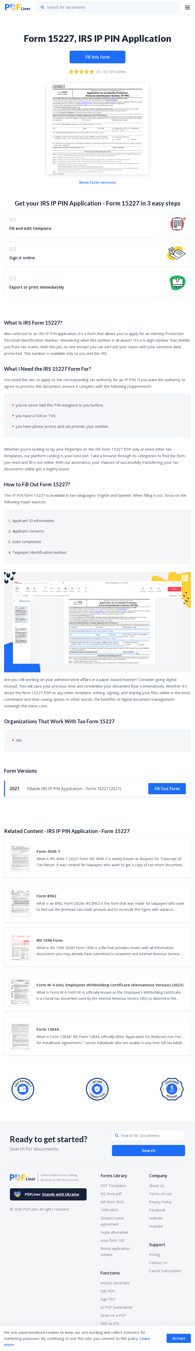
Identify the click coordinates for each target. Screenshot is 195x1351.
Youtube (156, 1226)
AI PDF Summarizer (117, 1307)
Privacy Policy (160, 1201)
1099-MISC (110, 1210)
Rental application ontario (115, 1251)
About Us (156, 1185)
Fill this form (97, 57)
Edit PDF (108, 1291)
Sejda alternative (114, 1232)
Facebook (157, 1210)
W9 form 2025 (112, 1201)
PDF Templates (113, 1185)
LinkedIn (156, 1218)
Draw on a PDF (113, 1315)
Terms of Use (160, 1193)
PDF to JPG (110, 1323)
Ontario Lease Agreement (112, 1221)
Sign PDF (108, 1299)
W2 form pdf (111, 1193)
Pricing (154, 1254)
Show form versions (97, 182)
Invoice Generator (115, 1283)
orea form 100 (112, 1240)
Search (148, 1150)
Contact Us (158, 1262)
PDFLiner (52, 1194)
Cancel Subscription (165, 1270)
